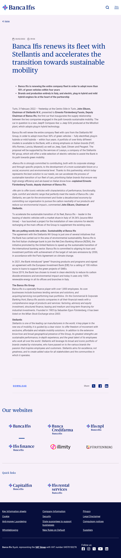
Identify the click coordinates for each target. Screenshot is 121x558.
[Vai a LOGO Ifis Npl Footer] (99, 429)
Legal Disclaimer (91, 516)
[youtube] (100, 549)
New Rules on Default (53, 530)
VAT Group (40, 547)
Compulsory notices (93, 521)
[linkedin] (106, 549)
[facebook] (83, 549)
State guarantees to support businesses (56, 523)
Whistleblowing (10, 530)
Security (46, 516)
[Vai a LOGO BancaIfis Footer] (21, 429)
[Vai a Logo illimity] (60, 449)
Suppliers (88, 530)
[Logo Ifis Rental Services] (60, 488)
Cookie (5, 516)
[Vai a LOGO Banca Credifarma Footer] (60, 429)
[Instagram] (88, 549)
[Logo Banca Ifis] (18, 7)
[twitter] (94, 549)
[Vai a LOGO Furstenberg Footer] (99, 449)
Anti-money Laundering (14, 521)
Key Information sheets (14, 511)
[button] (107, 7)
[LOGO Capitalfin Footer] (21, 488)
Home (7, 21)
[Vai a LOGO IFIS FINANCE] (21, 449)
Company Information (53, 511)
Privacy (87, 511)
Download (20, 386)
